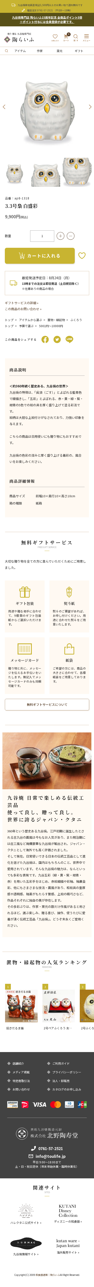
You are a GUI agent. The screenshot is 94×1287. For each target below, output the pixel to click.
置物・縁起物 (56, 320)
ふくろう (76, 320)
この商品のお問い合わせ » (23, 309)
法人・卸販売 (61, 1081)
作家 (40, 51)
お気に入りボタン (82, 255)
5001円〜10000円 (51, 326)
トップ (9, 320)
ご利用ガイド (61, 1063)
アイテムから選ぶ (30, 320)
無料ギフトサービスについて (47, 704)
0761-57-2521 (45, 10)
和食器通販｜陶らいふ (48, 1275)
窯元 (59, 51)
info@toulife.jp (51, 1156)
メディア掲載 (21, 1072)
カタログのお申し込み (66, 1089)
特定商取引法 (21, 1081)
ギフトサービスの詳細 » (21, 303)
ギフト (79, 51)
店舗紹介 (18, 1063)
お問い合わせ (21, 1089)
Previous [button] (4, 107)
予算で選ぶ (26, 326)
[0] (66, 39)
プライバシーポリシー (66, 1072)
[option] (47, 107)
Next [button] (90, 107)
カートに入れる (44, 255)
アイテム (20, 51)
